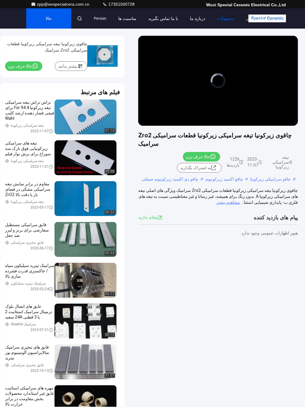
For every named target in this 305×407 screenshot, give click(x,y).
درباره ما (197, 18)
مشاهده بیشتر (228, 202)
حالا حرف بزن (49, 22)
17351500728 (121, 4)
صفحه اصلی (257, 18)
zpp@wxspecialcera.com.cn (64, 4)
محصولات (225, 18)
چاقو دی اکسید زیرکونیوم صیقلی (169, 179)
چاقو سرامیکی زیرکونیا (270, 179)
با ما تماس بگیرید (163, 18)
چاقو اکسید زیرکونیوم (224, 179)
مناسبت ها (127, 18)
